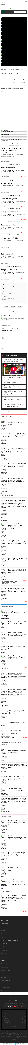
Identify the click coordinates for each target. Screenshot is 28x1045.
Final (14, 309)
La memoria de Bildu (8, 225)
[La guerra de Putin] (3, 289)
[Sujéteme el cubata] (4, 300)
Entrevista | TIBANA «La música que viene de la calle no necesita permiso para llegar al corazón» (17, 800)
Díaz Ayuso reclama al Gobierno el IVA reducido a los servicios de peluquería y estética (17, 822)
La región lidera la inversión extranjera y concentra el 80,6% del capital (17, 869)
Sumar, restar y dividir (9, 238)
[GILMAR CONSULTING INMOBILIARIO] (5, 411)
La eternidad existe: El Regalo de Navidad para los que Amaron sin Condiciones (17, 571)
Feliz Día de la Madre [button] (10, 382)
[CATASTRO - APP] (5, 811)
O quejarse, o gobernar (9, 212)
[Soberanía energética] (14, 195)
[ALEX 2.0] (4, 493)
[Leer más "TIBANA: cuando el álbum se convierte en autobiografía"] (4, 791)
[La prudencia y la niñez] (4, 295)
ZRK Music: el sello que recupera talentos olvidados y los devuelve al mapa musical (17, 750)
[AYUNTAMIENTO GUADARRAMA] (8, 737)
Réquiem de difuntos (8, 168)
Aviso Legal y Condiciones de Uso (11, 1003)
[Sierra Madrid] (14, 8)
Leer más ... (24, 160)
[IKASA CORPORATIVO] (3, 4)
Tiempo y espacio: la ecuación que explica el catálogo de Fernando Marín (16, 778)
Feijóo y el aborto (7, 254)
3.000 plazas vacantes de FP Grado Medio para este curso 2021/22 (16, 422)
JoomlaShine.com (14, 1043)
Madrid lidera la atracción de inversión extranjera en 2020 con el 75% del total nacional (17, 634)
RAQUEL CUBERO (16, 1007)
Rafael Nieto (10, 154)
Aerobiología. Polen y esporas (17, 722)
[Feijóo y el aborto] (14, 250)
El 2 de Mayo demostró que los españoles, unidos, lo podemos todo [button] (13, 399)
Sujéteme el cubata (11, 298)
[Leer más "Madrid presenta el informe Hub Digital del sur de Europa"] (4, 625)
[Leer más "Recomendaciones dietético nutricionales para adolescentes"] (5, 733)
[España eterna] (14, 180)
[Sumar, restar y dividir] (14, 234)
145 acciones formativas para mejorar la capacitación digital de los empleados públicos (17, 435)
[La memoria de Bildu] (14, 221)
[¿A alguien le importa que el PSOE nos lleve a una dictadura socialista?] (14, 144)
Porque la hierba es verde (10, 270)
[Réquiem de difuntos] (14, 164)
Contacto (22, 1003)
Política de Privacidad (13, 1000)
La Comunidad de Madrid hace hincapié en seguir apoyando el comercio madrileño (17, 854)
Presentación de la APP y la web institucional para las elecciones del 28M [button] (13, 392)
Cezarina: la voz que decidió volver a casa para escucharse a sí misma (17, 766)
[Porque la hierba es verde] (14, 266)
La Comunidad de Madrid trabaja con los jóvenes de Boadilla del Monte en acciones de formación (17, 465)
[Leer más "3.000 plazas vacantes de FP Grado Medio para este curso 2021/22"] (4, 425)
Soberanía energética (9, 199)
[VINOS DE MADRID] (5, 315)
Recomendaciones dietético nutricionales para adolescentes (17, 732)
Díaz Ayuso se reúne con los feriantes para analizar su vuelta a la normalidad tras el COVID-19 (17, 837)
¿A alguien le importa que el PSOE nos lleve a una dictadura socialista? (13, 150)
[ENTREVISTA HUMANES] (14, 329)
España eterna (6, 183)
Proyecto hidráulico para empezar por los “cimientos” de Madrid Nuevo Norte (16, 657)
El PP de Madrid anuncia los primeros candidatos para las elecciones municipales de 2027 (17, 590)
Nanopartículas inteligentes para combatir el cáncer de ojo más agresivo (17, 712)
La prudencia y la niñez (13, 293)
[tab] (14, 360)
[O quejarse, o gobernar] (14, 208)
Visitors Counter (14, 1027)
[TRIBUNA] (10, 348)
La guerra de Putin (10, 286)
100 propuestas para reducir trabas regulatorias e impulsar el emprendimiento (18, 612)
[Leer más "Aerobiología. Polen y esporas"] (4, 725)
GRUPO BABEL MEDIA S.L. (18, 1006)
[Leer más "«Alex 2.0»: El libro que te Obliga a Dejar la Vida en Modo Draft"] (4, 562)
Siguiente (20, 306)
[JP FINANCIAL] (4, 130)
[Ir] (25, 12)
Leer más (24, 493)
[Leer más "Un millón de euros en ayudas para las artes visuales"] (4, 649)
